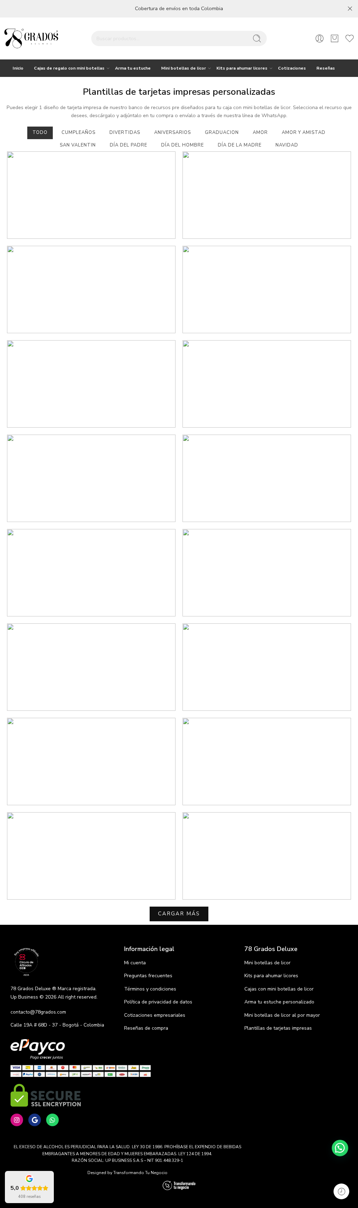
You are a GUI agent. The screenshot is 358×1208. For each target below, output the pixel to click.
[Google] (34, 1120)
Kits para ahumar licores (241, 68)
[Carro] (334, 38)
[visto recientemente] (341, 1191)
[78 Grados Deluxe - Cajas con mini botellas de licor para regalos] (31, 38)
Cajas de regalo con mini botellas (69, 68)
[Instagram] (16, 1120)
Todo (40, 132)
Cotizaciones (292, 68)
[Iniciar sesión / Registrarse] (319, 38)
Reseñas (325, 68)
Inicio (18, 68)
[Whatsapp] (52, 1120)
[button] (340, 1148)
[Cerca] (350, 8)
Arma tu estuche (133, 68)
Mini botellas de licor (183, 68)
